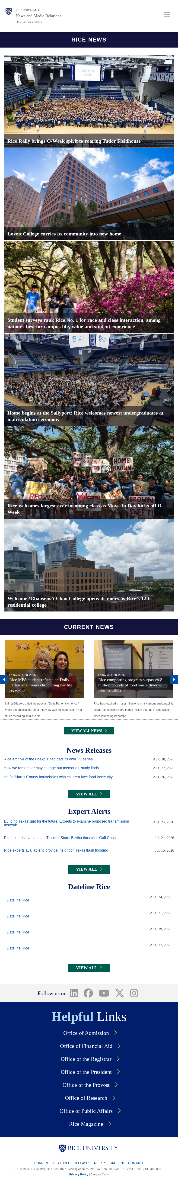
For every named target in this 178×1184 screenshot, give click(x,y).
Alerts (100, 1163)
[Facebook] (88, 993)
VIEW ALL (86, 794)
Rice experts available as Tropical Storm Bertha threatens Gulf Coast (60, 838)
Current (42, 1163)
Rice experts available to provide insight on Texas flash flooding (56, 850)
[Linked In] (73, 993)
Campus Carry (99, 1174)
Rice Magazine (86, 1124)
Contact (136, 1163)
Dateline (117, 1163)
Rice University (28, 10)
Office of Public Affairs (29, 22)
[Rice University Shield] (9, 16)
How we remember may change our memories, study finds (51, 768)
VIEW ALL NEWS (86, 731)
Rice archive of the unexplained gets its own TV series (48, 759)
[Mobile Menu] (167, 14)
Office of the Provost (86, 1085)
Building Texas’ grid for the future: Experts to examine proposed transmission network (66, 823)
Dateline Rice (18, 900)
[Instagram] (133, 993)
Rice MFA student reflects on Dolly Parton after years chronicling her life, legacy (41, 684)
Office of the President (86, 1072)
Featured (61, 1163)
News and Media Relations (38, 15)
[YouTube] (104, 993)
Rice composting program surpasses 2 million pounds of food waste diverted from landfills (130, 684)
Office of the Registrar (86, 1059)
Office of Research (86, 1098)
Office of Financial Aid (86, 1046)
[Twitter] (119, 993)
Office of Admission (86, 1033)
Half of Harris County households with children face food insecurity (58, 777)
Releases (82, 1163)
